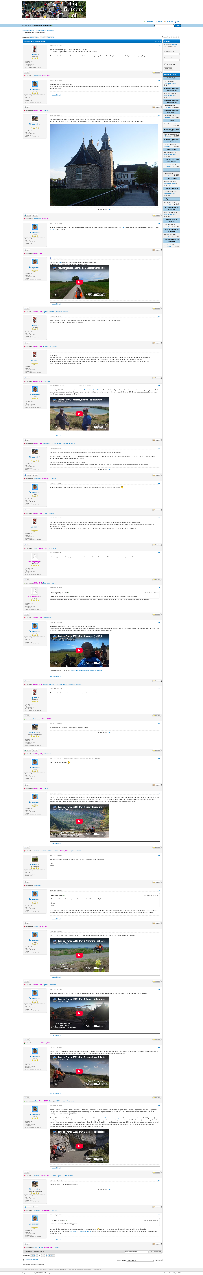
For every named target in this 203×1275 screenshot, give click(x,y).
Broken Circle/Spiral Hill (91, 390)
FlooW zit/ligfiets (172, 78)
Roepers (45, 346)
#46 (159, 890)
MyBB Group (46, 1273)
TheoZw (45, 684)
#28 (159, 80)
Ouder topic (29, 1251)
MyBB (33, 1273)
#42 (159, 723)
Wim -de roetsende (170, 95)
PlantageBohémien (170, 83)
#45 (159, 855)
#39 (159, 587)
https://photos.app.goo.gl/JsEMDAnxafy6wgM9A (87, 670)
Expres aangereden (172, 188)
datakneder (168, 126)
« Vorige (32, 37)
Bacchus (65, 443)
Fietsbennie (33, 124)
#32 (159, 316)
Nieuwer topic (38, 1251)
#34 (159, 385)
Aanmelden (38, 25)
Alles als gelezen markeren (83, 1270)
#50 (159, 1105)
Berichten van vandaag (67, 1270)
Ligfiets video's (51, 30)
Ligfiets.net (149, 21)
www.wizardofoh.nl (55, 95)
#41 (159, 688)
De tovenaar (36, 76)
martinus (65, 312)
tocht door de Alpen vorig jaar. (112, 1118)
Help (178, 21)
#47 (159, 931)
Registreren (47, 25)
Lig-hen (34, 54)
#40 (159, 622)
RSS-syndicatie (96, 1270)
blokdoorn (168, 117)
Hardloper (168, 107)
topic (60, 262)
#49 (159, 1047)
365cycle (50, 851)
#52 (159, 1215)
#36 (159, 483)
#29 (159, 115)
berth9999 (52, 312)
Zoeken (159, 21)
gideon (63, 1101)
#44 (159, 793)
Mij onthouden (170, 64)
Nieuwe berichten (54, 1270)
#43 (159, 758)
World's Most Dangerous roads (80, 1231)
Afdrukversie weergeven (31, 1259)
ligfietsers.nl (25, 30)
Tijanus (169, 246)
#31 (159, 258)
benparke (168, 167)
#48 (159, 989)
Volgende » (51, 37)
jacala (169, 175)
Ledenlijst (169, 21)
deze (124, 227)
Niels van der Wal (169, 194)
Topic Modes (157, 41)
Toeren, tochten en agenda (38, 30)
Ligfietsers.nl (26, 1270)
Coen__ (169, 226)
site (110, 209)
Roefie (65, 684)
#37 (159, 518)
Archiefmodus (43, 1270)
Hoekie (59, 443)
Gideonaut (168, 136)
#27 (159, 45)
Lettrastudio (167, 146)
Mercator (59, 312)
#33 (159, 351)
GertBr (51, 1101)
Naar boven (34, 1270)
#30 (159, 223)
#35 (159, 448)
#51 (159, 1180)
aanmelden (174, 44)
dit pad (52, 229)
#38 (159, 552)
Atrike (169, 204)
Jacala (172, 120)
